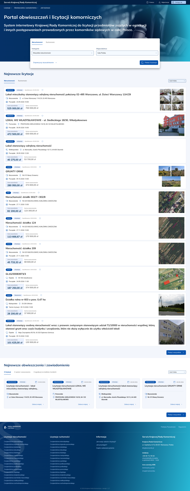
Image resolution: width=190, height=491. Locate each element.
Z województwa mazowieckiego (13, 458)
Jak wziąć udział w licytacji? (106, 442)
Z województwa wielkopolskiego (14, 480)
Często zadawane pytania (105, 448)
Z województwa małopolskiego (13, 455)
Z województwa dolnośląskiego (13, 441)
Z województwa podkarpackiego (14, 464)
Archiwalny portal (148, 468)
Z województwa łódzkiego (12, 453)
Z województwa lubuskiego (12, 450)
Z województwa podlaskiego (12, 466)
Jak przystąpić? (101, 445)
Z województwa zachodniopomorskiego (16, 483)
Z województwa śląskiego (12, 472)
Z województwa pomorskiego (13, 469)
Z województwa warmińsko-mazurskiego (16, 478)
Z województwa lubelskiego (12, 447)
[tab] (37, 42)
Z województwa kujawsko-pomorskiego (16, 444)
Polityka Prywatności (168, 427)
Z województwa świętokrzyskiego (14, 475)
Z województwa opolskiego (12, 461)
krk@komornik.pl (148, 448)
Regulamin (182, 427)
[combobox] (63, 53)
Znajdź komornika (148, 471)
